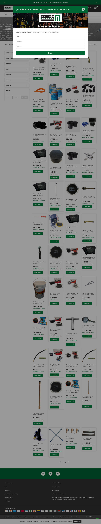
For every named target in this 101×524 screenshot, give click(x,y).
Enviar (50, 53)
